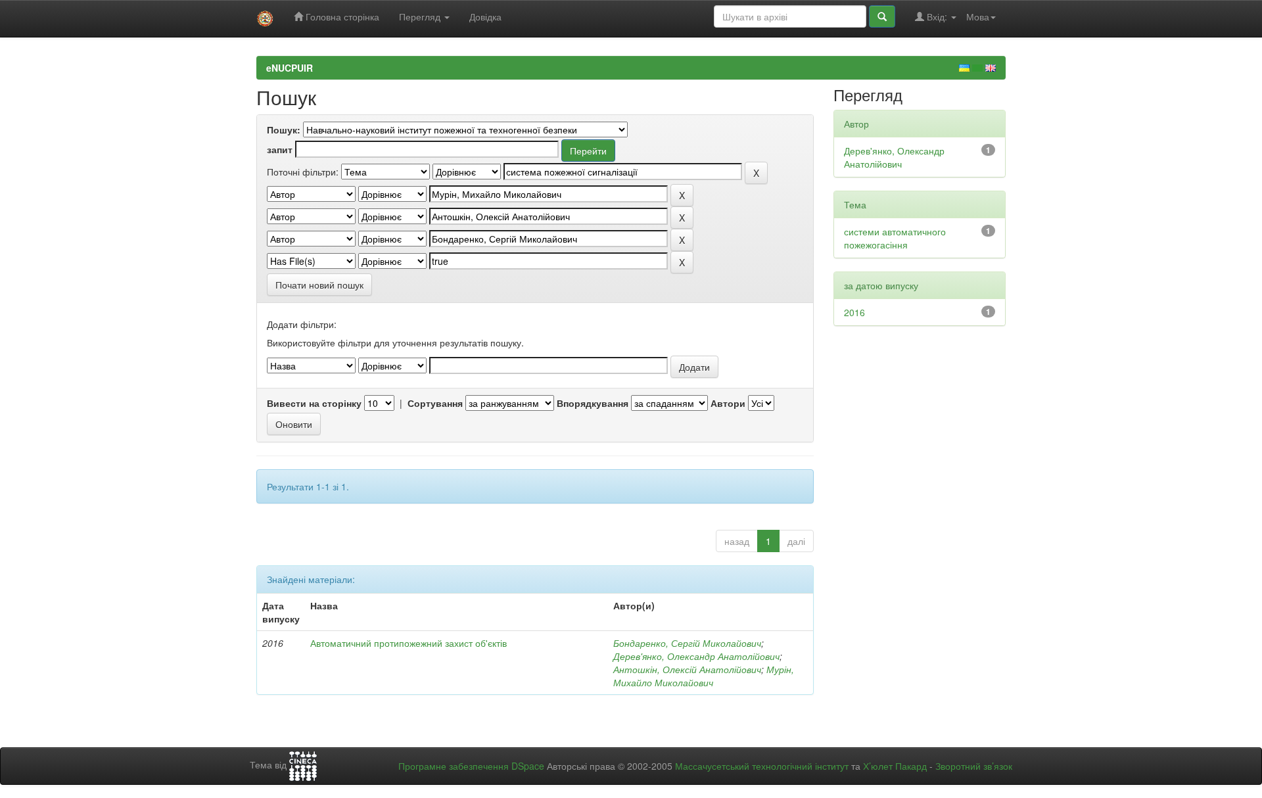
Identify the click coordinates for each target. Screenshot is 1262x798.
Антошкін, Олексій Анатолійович (687, 669)
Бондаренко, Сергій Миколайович (687, 642)
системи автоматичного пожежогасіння (895, 238)
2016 (854, 312)
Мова (977, 16)
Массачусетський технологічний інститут (762, 765)
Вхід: (937, 16)
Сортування (435, 403)
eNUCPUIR (289, 67)
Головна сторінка (341, 16)
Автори (728, 403)
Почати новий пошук (319, 284)
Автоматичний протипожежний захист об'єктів (408, 642)
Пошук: (283, 129)
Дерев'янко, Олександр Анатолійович (696, 656)
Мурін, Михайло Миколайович (703, 676)
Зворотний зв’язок (973, 765)
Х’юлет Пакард (895, 765)
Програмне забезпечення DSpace (471, 765)
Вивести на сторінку (314, 403)
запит (279, 149)
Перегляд (421, 16)
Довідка (485, 16)
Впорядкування (592, 403)
